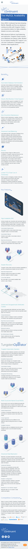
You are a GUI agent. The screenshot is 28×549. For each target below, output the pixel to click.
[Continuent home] (14, 2)
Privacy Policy (11, 547)
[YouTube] (8, 537)
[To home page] (8, 529)
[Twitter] (6, 537)
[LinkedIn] (3, 537)
